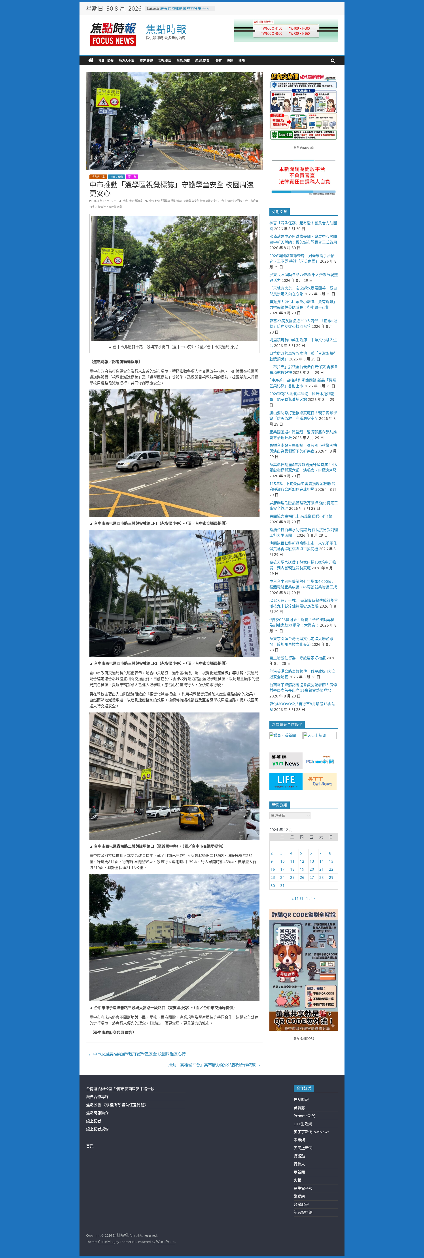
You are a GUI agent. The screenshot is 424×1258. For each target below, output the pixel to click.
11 (292, 861)
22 (331, 869)
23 (273, 877)
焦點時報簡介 (97, 1112)
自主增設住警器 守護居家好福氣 (297, 657)
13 (312, 861)
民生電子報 (303, 1188)
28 (321, 877)
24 (282, 877)
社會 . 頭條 (106, 60)
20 (312, 869)
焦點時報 (166, 29)
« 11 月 (297, 898)
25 (292, 877)
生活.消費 (183, 60)
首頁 (90, 1145)
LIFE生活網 (303, 1123)
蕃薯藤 (299, 1107)
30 (273, 885)
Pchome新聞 (304, 1115)
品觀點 (299, 1156)
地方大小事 (126, 60)
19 (302, 869)
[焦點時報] (91, 60)
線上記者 (93, 1120)
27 (312, 877)
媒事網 (299, 1139)
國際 (241, 60)
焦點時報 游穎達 (133, 201)
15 (331, 861)
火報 (297, 1180)
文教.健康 (164, 60)
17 (282, 869)
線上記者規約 (97, 1128)
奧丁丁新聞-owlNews (311, 1131)
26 (302, 877)
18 (292, 869)
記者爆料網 (303, 1212)
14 (321, 861)
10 (282, 861)
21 (321, 869)
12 (302, 861)
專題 (230, 60)
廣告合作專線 (97, 1096)
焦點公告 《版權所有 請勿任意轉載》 (117, 1104)
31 (282, 885)
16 (273, 869)
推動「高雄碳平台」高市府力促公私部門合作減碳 (214, 1064)
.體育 (218, 60)
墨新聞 (299, 1172)
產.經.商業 (202, 60)
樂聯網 (299, 1196)
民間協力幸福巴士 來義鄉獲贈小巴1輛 (301, 516)
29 (331, 877)
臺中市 (132, 177)
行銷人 (299, 1164)
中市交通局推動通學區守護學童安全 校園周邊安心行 (137, 1054)
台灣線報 (301, 1204)
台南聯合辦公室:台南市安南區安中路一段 (120, 1088)
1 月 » (311, 898)
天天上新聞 (303, 1147)
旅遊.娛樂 (146, 60)
